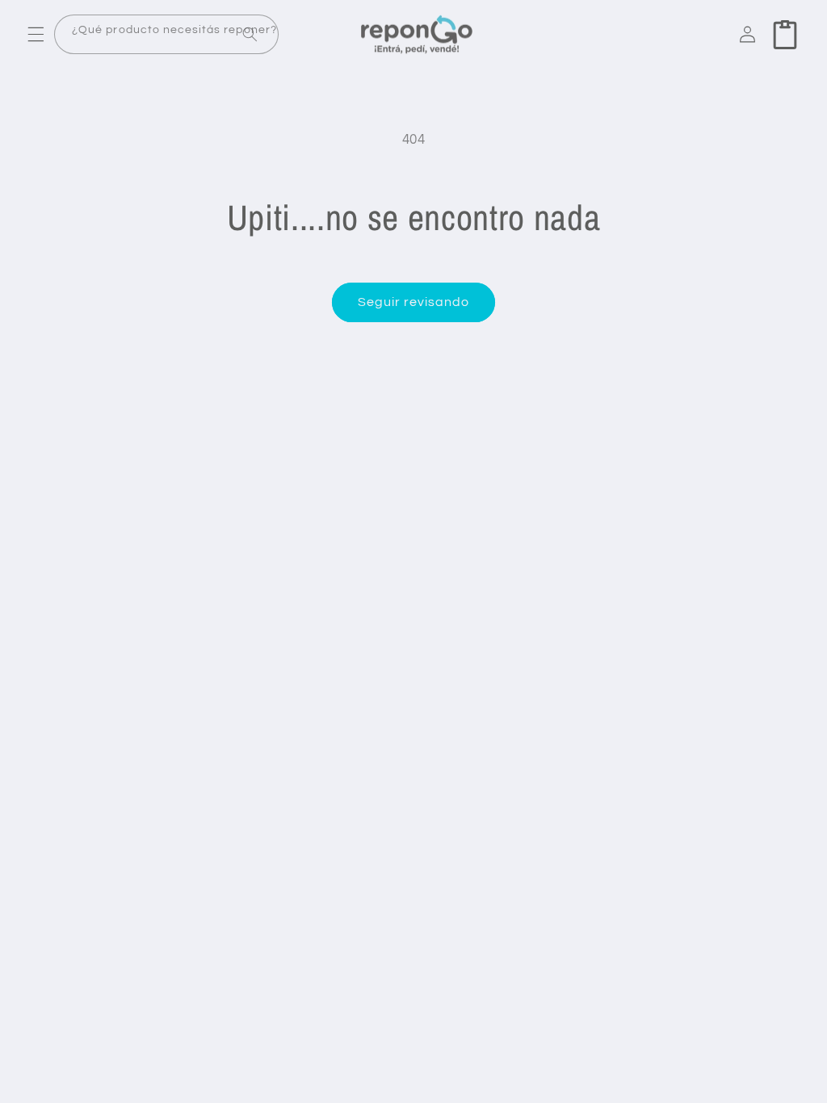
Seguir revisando (414, 302)
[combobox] (166, 34)
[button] (35, 34)
